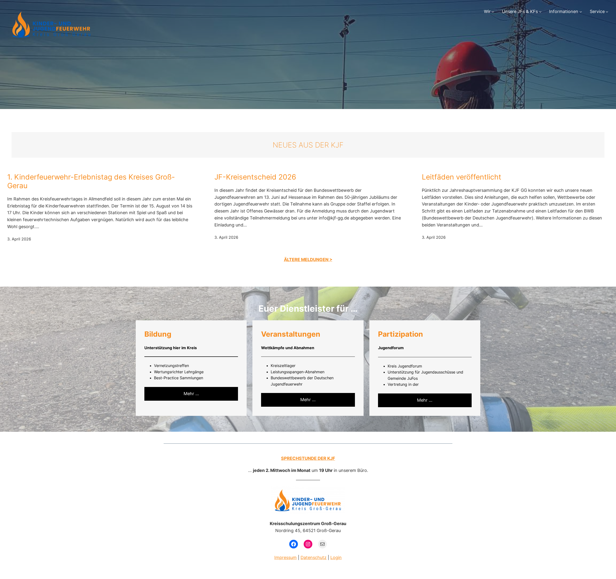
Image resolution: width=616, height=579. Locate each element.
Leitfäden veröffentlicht (461, 177)
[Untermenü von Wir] (493, 11)
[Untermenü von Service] (607, 11)
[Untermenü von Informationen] (580, 11)
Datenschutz (314, 557)
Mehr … (191, 393)
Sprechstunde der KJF (308, 458)
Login (336, 557)
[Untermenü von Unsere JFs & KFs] (540, 11)
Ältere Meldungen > (308, 259)
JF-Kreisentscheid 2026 (255, 177)
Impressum (285, 557)
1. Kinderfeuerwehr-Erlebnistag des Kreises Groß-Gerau (91, 181)
